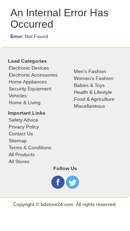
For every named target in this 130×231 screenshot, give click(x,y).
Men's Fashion (90, 71)
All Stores (19, 161)
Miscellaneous (89, 106)
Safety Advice (23, 120)
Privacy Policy (24, 127)
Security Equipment (30, 88)
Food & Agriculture (94, 99)
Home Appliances (28, 82)
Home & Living (25, 102)
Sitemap (18, 140)
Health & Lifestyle (93, 92)
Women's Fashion (93, 78)
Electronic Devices (29, 68)
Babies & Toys (89, 85)
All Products (22, 154)
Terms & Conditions (30, 147)
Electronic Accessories (33, 75)
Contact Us (21, 133)
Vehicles (18, 95)
